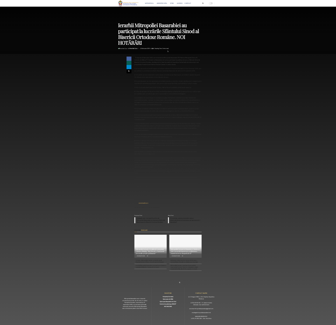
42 (182, 256)
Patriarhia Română (168, 296)
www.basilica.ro (143, 203)
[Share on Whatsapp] (129, 63)
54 (147, 256)
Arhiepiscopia (162, 3)
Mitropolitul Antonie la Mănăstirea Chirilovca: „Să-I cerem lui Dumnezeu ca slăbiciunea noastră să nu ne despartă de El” (185, 251)
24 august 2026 (140, 256)
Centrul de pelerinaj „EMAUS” (168, 304)
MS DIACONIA (168, 306)
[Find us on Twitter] (203, 3)
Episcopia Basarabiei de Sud (168, 301)
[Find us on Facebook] (194, 3)
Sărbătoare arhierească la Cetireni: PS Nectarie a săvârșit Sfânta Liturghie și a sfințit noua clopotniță (184, 261)
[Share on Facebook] (129, 59)
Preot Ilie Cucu (133, 48)
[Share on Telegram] (129, 67)
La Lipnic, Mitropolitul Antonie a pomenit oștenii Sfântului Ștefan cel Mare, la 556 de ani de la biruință (150, 261)
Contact (187, 3)
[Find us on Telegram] (199, 3)
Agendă (180, 3)
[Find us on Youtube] (205, 3)
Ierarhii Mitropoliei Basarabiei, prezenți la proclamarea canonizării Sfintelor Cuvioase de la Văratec (151, 266)
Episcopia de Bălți (168, 299)
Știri (172, 3)
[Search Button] (217, 3)
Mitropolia (149, 3)
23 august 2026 (175, 256)
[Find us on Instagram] (197, 3)
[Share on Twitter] (129, 71)
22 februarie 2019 (145, 48)
